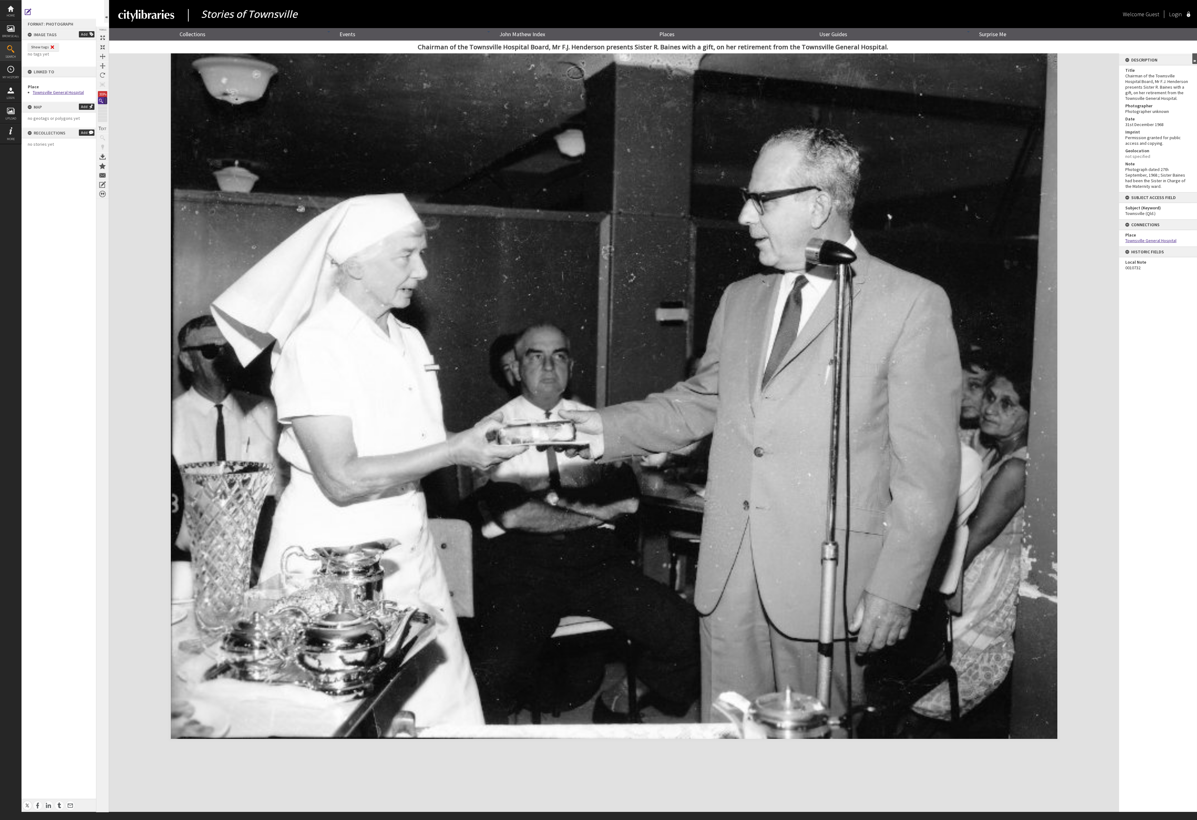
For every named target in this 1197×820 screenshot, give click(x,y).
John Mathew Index (522, 34)
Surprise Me (992, 34)
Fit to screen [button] (102, 47)
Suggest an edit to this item (28, 11)
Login (11, 98)
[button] (102, 100)
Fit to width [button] (102, 56)
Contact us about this (102, 175)
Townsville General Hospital (58, 92)
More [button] (11, 139)
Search (10, 57)
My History (10, 77)
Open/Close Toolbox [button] (106, 11)
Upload (10, 118)
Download (102, 156)
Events (347, 34)
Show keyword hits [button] (102, 138)
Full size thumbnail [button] (102, 37)
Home (11, 15)
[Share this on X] (27, 802)
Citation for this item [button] (102, 194)
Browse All (10, 36)
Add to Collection (102, 166)
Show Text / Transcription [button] (102, 128)
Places (667, 34)
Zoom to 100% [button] (102, 84)
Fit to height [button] (102, 66)
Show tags (40, 47)
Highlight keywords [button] (102, 147)
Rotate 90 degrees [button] (102, 75)
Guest (1152, 14)
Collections (192, 34)
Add (84, 34)
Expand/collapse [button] (1194, 58)
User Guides (833, 34)
